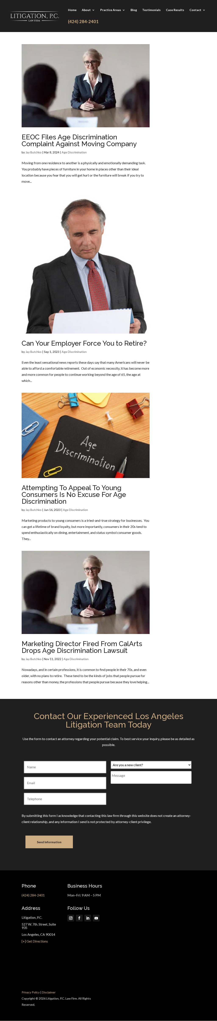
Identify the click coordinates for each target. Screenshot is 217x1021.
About (86, 10)
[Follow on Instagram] (70, 918)
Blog (134, 10)
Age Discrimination (74, 152)
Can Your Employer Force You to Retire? (84, 343)
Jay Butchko (33, 152)
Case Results (175, 10)
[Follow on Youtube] (96, 918)
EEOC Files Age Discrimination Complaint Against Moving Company (79, 140)
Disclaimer (49, 992)
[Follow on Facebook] (79, 918)
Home (72, 10)
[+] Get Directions (35, 941)
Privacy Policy (31, 992)
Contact (195, 10)
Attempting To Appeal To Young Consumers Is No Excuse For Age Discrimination (74, 494)
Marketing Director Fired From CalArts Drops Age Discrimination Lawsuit (82, 647)
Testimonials (151, 10)
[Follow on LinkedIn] (87, 918)
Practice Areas (110, 10)
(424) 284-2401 (33, 895)
